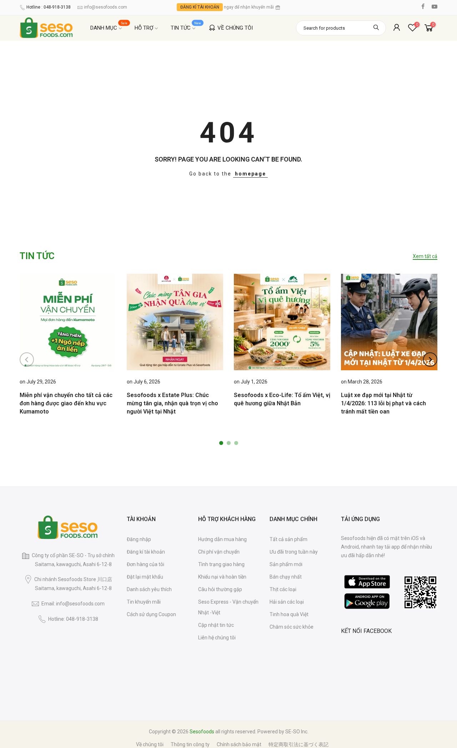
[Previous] (27, 359)
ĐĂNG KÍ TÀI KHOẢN (199, 7)
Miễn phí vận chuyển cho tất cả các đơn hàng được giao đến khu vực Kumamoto (66, 403)
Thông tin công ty (190, 744)
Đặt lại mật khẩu (145, 577)
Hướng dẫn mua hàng (222, 539)
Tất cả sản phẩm (288, 539)
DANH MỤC (109, 26)
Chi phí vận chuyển (219, 552)
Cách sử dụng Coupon (151, 614)
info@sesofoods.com (105, 7)
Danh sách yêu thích (149, 589)
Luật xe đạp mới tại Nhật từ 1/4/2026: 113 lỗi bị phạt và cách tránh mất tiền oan (383, 403)
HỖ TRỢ (144, 28)
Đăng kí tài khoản (146, 552)
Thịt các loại (283, 589)
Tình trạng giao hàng (221, 564)
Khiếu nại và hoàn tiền (222, 577)
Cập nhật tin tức (216, 625)
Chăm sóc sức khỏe (291, 627)
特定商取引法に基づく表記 (298, 744)
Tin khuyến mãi (144, 602)
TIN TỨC (186, 26)
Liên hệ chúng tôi (217, 637)
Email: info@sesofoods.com (73, 603)
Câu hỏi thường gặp (220, 589)
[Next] (430, 359)
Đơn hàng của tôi (145, 564)
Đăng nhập (139, 539)
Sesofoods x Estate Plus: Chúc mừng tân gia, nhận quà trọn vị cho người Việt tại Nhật (172, 403)
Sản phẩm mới (286, 564)
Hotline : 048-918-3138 (48, 7)
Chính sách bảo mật (239, 744)
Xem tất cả (425, 256)
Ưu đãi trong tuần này (294, 552)
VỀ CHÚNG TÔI (235, 28)
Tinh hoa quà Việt (289, 614)
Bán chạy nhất (286, 577)
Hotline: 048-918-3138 (73, 619)
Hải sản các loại (287, 602)
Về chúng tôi (150, 744)
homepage (250, 174)
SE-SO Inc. (296, 731)
